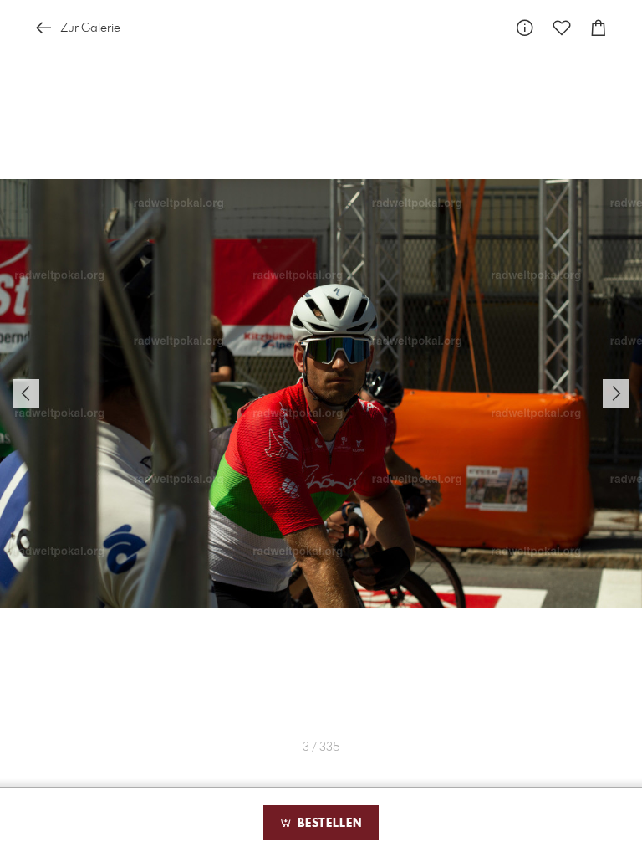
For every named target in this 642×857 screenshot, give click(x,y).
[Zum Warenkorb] (598, 28)
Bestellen (327, 823)
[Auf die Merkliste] (562, 28)
